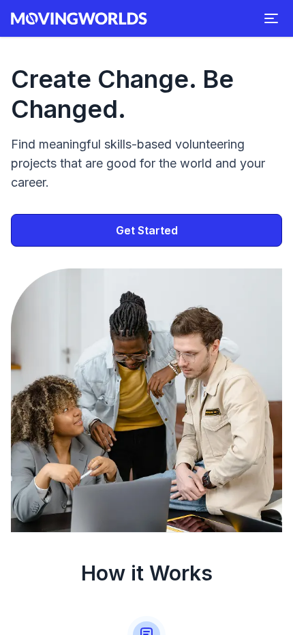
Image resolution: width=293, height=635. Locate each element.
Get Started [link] (147, 230)
